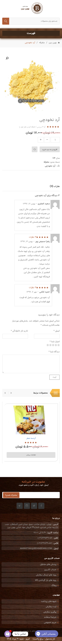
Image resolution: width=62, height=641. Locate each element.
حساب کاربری (50, 569)
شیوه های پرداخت (48, 601)
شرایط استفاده (50, 617)
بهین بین (53, 42)
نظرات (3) (55, 186)
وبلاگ (53, 585)
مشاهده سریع (23, 431)
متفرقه (42, 42)
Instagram (27, 506)
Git (20, 506)
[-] (47, 140)
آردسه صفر (31, 438)
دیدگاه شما (54, 351)
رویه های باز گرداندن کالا (45, 580)
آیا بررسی (41, 127)
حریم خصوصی (50, 622)
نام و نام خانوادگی (19, 331)
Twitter (34, 506)
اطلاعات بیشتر (31, 455)
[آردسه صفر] (31, 420)
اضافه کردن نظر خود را (27, 127)
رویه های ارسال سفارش (46, 575)
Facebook (41, 506)
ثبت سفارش (51, 606)
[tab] (53, 186)
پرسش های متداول (48, 564)
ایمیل (57, 331)
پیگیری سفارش (49, 612)
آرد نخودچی (50, 166)
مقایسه (34, 149)
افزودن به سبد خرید (49, 149)
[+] (40, 140)
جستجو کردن (5, 21)
